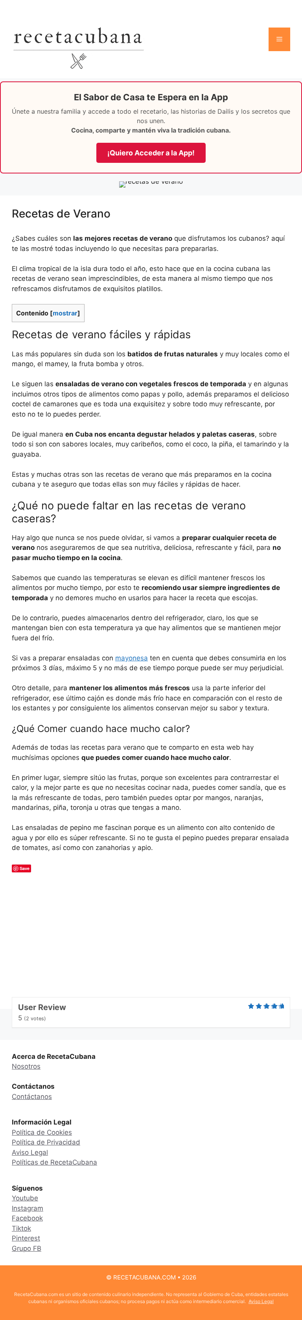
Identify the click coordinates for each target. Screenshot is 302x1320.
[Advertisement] (151, 938)
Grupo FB (26, 1248)
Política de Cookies (42, 1132)
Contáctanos (32, 1097)
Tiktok (21, 1228)
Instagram (27, 1208)
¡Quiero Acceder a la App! (151, 153)
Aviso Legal (30, 1152)
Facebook (27, 1218)
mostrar (65, 313)
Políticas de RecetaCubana (54, 1162)
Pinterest (26, 1238)
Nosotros (26, 1066)
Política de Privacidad (46, 1142)
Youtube (25, 1198)
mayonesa (131, 658)
